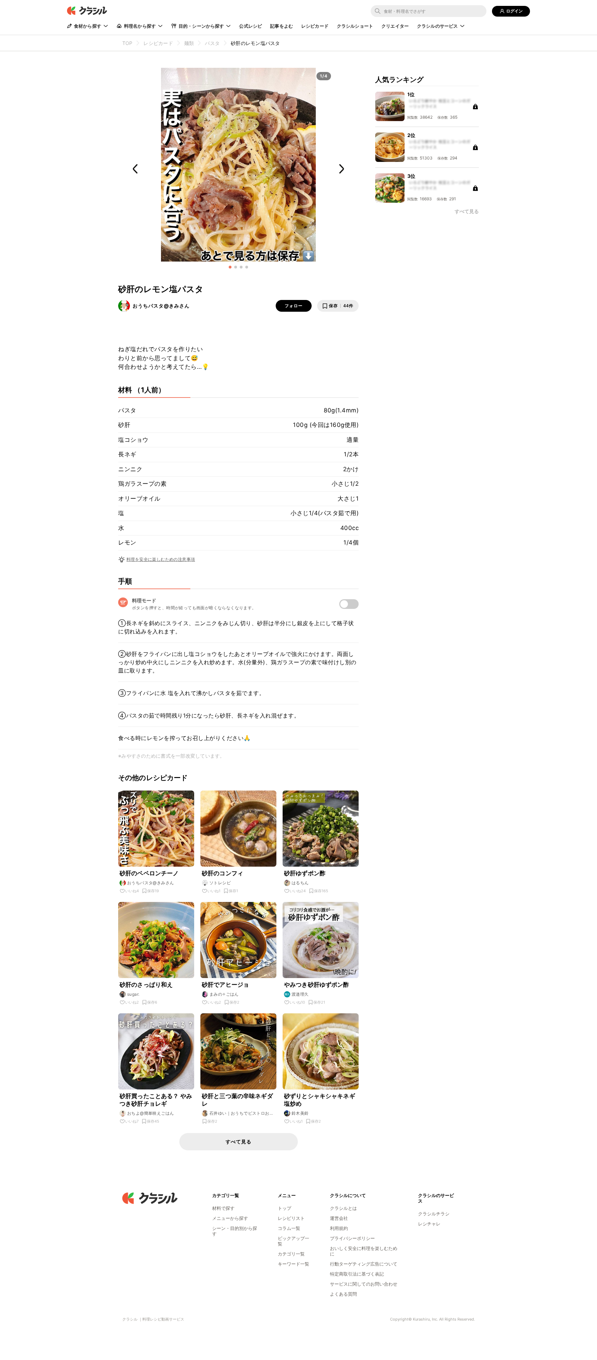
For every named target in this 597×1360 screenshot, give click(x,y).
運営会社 (339, 1218)
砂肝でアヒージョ (225, 984)
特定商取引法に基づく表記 (357, 1274)
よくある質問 (343, 1294)
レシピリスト (291, 1218)
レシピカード (315, 26)
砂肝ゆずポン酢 (304, 873)
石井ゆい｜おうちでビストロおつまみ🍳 (241, 1113)
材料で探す (223, 1208)
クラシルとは (343, 1208)
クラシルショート (355, 26)
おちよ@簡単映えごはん (150, 1113)
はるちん (300, 882)
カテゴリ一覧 (291, 1254)
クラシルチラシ (433, 1213)
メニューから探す (230, 1218)
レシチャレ (429, 1223)
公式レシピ (250, 26)
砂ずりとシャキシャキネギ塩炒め (319, 1100)
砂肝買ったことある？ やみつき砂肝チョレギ (156, 1100)
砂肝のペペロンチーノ (149, 873)
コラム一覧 (289, 1228)
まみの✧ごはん (224, 994)
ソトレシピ (220, 882)
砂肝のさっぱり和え (146, 984)
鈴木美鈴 (300, 1113)
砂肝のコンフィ (222, 873)
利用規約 (339, 1228)
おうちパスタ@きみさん (161, 306)
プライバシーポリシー (352, 1238)
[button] (230, 267)
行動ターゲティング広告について (363, 1264)
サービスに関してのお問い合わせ (363, 1284)
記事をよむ (281, 26)
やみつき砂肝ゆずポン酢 (316, 984)
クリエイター (395, 26)
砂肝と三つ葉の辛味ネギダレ (237, 1100)
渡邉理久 (300, 994)
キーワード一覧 (293, 1264)
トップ (284, 1208)
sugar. (133, 994)
